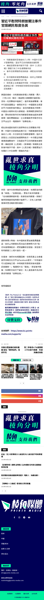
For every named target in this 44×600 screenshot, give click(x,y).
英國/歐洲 (4, 543)
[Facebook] (14, 517)
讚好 (39, 391)
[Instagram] (19, 517)
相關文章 (16, 360)
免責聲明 (9, 594)
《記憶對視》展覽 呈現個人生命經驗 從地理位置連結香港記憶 (7, 376)
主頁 (2, 16)
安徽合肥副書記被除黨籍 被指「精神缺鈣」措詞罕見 (10, 350)
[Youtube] (29, 517)
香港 (2, 533)
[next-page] (23, 383)
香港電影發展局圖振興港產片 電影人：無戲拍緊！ (20, 475)
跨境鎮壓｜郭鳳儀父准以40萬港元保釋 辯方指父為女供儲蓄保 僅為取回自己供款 (36, 377)
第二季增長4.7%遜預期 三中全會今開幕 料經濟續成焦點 (33, 350)
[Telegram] (24, 517)
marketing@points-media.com (12, 580)
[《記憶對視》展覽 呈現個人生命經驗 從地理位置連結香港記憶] (7, 369)
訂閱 (39, 401)
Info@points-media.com (10, 573)
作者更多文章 (26, 360)
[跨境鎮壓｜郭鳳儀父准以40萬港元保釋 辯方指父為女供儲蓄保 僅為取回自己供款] (36, 369)
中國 (7, 16)
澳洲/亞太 (4, 554)
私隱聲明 (18, 594)
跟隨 (39, 396)
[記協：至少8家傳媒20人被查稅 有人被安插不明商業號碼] (22, 369)
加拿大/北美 (5, 549)
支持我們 (34, 594)
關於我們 (26, 594)
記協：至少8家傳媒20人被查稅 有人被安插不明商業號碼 (22, 376)
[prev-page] (20, 383)
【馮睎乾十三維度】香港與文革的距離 (15, 483)
